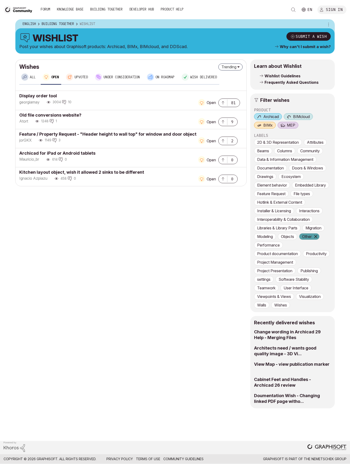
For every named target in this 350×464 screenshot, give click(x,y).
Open (211, 102)
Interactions (309, 210)
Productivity (316, 253)
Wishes (280, 305)
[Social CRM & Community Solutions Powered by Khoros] (14, 446)
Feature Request (271, 193)
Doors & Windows (307, 168)
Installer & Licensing (274, 210)
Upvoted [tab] (81, 77)
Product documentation (277, 253)
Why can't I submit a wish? (305, 46)
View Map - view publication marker (292, 364)
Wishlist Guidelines (282, 76)
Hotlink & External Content (279, 202)
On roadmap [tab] (165, 77)
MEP (291, 125)
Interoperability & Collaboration (283, 219)
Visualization (310, 296)
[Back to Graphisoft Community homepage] (19, 9)
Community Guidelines (183, 459)
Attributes (315, 142)
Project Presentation (274, 270)
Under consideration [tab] (122, 77)
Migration (313, 228)
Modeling (265, 236)
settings (263, 279)
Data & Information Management (285, 159)
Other (307, 236)
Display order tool (38, 95)
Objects (287, 236)
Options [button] (328, 24)
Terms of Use (148, 459)
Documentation (270, 168)
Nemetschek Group (328, 459)
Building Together (106, 9)
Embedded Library (310, 185)
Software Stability (294, 279)
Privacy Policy (119, 459)
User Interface (296, 288)
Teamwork (266, 288)
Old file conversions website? (50, 115)
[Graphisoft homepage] (326, 447)
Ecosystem (291, 176)
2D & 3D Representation (278, 142)
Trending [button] (228, 66)
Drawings (265, 176)
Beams (263, 150)
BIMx (268, 125)
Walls (261, 305)
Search (293, 9)
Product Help (172, 9)
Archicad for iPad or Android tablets (57, 153)
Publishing (309, 270)
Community (310, 150)
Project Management (275, 262)
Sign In (334, 9)
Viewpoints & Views (274, 296)
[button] (222, 102)
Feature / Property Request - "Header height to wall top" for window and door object (107, 134)
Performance (268, 245)
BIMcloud (301, 116)
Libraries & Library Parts (277, 228)
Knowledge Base (70, 9)
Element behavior (272, 185)
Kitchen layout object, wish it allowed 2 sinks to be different (81, 172)
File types (302, 193)
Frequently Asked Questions (292, 82)
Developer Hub (141, 9)
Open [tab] (55, 77)
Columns (284, 150)
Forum (45, 9)
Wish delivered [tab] (203, 77)
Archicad (271, 116)
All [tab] (32, 77)
